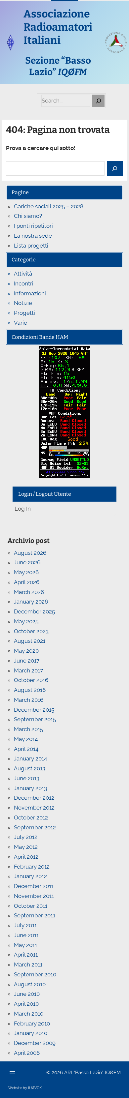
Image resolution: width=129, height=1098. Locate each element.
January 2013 (30, 788)
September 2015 (35, 719)
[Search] (98, 101)
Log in (23, 508)
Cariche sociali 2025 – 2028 (48, 206)
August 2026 (30, 552)
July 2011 (25, 925)
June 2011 (26, 935)
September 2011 (34, 915)
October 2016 (31, 680)
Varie (20, 322)
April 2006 (27, 1053)
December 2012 (34, 797)
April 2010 (26, 1003)
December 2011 (34, 886)
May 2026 (26, 572)
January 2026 (31, 601)
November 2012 (34, 807)
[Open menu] (12, 1073)
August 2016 (30, 690)
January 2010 (30, 1033)
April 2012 (26, 856)
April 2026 (26, 582)
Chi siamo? (28, 216)
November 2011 (34, 896)
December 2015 (34, 709)
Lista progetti (31, 245)
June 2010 (27, 994)
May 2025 (26, 621)
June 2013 (26, 778)
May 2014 (26, 739)
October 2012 (31, 817)
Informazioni (30, 293)
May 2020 (26, 650)
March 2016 (28, 700)
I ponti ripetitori (33, 226)
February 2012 (32, 866)
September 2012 (35, 827)
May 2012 (26, 847)
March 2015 (28, 729)
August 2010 (30, 984)
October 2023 (31, 631)
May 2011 (25, 945)
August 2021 (29, 641)
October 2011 (30, 906)
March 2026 (29, 592)
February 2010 (32, 1023)
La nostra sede (33, 235)
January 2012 (30, 876)
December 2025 (34, 611)
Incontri (23, 283)
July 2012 (25, 837)
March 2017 (28, 670)
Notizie (23, 303)
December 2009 (35, 1043)
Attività (23, 273)
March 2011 (28, 964)
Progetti (24, 313)
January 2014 (30, 758)
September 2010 (35, 974)
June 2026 (27, 562)
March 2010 (28, 1013)
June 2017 (26, 660)
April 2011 (26, 954)
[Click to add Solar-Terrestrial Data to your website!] (64, 350)
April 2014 (26, 749)
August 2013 (29, 768)
